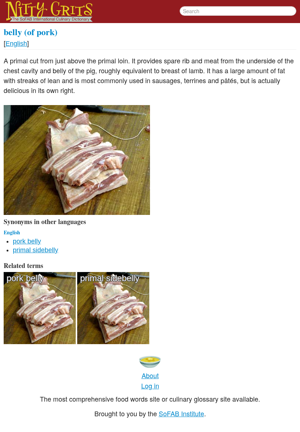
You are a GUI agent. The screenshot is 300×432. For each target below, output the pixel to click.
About (150, 375)
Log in (150, 385)
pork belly (27, 241)
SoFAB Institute (181, 413)
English (16, 43)
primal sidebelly (35, 250)
